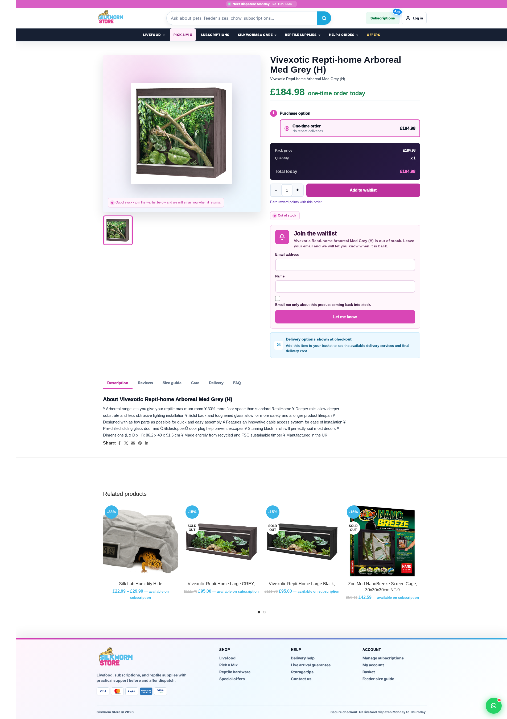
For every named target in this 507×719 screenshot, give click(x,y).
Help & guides (341, 35)
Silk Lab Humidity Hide (140, 583)
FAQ (237, 383)
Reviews (145, 383)
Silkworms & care (255, 35)
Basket (368, 672)
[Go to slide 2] (264, 612)
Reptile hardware (234, 672)
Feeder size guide (378, 678)
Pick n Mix (228, 665)
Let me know (345, 316)
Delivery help (303, 658)
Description (117, 383)
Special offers (232, 678)
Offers (373, 35)
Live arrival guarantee (311, 665)
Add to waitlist (363, 190)
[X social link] (126, 443)
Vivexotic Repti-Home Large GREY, (221, 583)
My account (373, 665)
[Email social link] (133, 443)
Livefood (152, 35)
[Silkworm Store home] (114, 18)
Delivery (216, 383)
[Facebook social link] (119, 443)
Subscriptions (384, 16)
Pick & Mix (183, 35)
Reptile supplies (300, 35)
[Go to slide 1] (259, 612)
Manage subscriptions (383, 658)
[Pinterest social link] (140, 443)
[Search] (324, 18)
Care (195, 383)
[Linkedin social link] (146, 443)
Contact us (301, 678)
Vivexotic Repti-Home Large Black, (302, 583)
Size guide (172, 383)
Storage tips (302, 672)
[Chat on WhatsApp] (494, 706)
